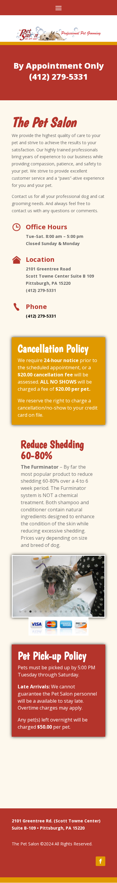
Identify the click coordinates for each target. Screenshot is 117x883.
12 (76, 611)
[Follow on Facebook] (100, 861)
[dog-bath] (58, 615)
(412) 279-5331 (58, 76)
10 (66, 611)
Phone (36, 306)
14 (87, 611)
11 (71, 611)
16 (97, 611)
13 (81, 611)
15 (92, 611)
